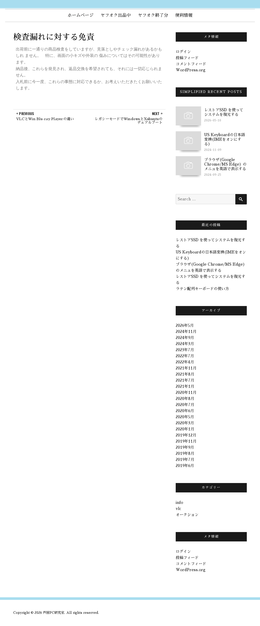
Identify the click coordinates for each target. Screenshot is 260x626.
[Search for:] (205, 199)
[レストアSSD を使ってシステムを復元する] (188, 115)
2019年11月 (186, 441)
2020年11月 (186, 392)
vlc (178, 508)
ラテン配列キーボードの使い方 (202, 289)
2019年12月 (186, 435)
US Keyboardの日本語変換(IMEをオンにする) (224, 139)
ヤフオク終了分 (153, 15)
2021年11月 (186, 368)
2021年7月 (185, 380)
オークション (187, 515)
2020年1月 (185, 429)
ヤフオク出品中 (116, 15)
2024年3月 (185, 344)
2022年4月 (185, 362)
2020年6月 (185, 411)
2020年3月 (185, 423)
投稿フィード (187, 58)
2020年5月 (185, 417)
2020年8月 (185, 398)
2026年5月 (185, 325)
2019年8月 (185, 453)
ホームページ (80, 15)
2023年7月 (185, 350)
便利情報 (183, 15)
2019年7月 (185, 459)
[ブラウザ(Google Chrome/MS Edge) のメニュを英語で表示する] (188, 165)
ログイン (183, 52)
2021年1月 (185, 386)
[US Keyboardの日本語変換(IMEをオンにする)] (188, 140)
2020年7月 (185, 405)
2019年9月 (185, 447)
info (179, 502)
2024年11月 (186, 331)
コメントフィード (191, 64)
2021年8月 (185, 374)
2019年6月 (185, 466)
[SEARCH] (241, 199)
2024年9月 (185, 338)
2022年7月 (185, 356)
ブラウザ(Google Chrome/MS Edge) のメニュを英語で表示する (225, 164)
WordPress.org (190, 70)
